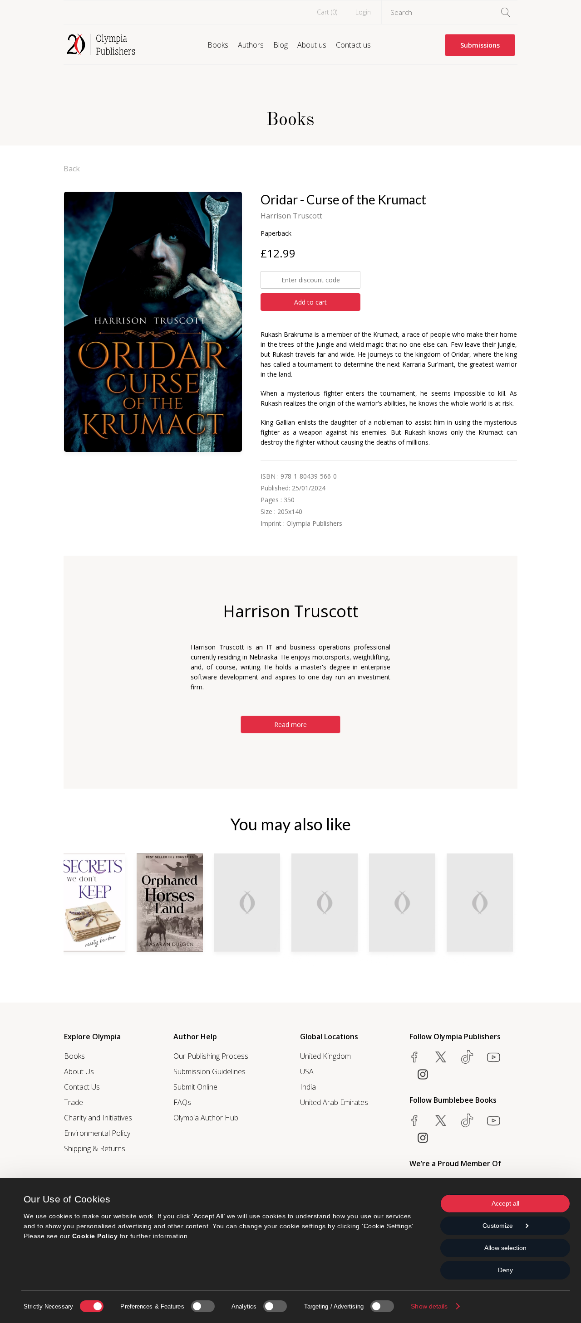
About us (311, 45)
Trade (73, 1102)
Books (217, 45)
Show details (429, 1306)
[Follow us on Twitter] (440, 1057)
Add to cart (310, 302)
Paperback (276, 233)
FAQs (182, 1102)
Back (72, 169)
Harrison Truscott (291, 216)
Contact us (353, 45)
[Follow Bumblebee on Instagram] (422, 1137)
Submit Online (195, 1087)
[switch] (203, 1306)
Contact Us (82, 1087)
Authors (251, 45)
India (308, 1087)
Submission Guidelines (209, 1071)
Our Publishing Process (210, 1056)
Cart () (327, 12)
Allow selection (505, 1247)
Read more (290, 724)
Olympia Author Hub (205, 1118)
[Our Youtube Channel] (493, 1057)
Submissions (480, 45)
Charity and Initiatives (98, 1118)
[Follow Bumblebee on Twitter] (440, 1120)
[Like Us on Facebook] (414, 1057)
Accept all (505, 1203)
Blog (280, 45)
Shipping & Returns (94, 1148)
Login (363, 12)
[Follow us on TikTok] (467, 1057)
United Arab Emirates (334, 1102)
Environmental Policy (97, 1133)
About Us (79, 1071)
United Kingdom (325, 1056)
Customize (498, 1225)
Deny (505, 1270)
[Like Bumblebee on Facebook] (414, 1120)
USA (307, 1071)
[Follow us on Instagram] (422, 1074)
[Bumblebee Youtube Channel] (493, 1120)
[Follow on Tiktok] (467, 1120)
